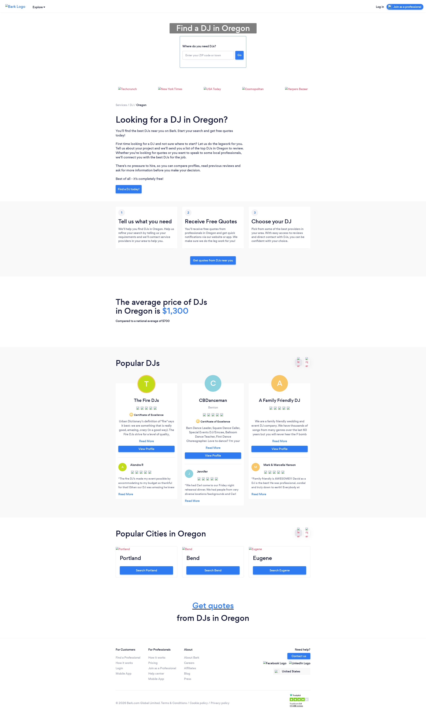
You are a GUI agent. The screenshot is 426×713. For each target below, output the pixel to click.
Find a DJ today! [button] (128, 189)
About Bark (191, 658)
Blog (187, 674)
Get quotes (213, 605)
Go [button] (239, 55)
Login (119, 668)
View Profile (146, 449)
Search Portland (146, 570)
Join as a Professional (162, 668)
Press (187, 679)
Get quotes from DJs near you (213, 260)
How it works (124, 663)
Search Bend (213, 570)
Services (121, 105)
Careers (189, 663)
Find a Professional (128, 658)
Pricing (153, 663)
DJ (131, 105)
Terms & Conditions (174, 703)
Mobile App (123, 674)
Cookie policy (199, 703)
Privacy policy (220, 703)
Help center (156, 674)
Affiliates (190, 668)
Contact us (299, 656)
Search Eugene (280, 570)
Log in (380, 7)
